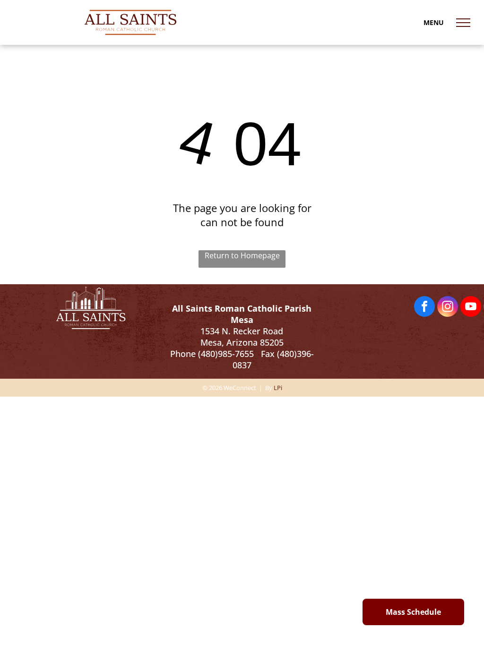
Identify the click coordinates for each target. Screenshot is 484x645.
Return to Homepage (242, 255)
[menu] (463, 22)
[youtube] (470, 307)
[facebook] (424, 307)
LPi (278, 387)
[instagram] (447, 307)
